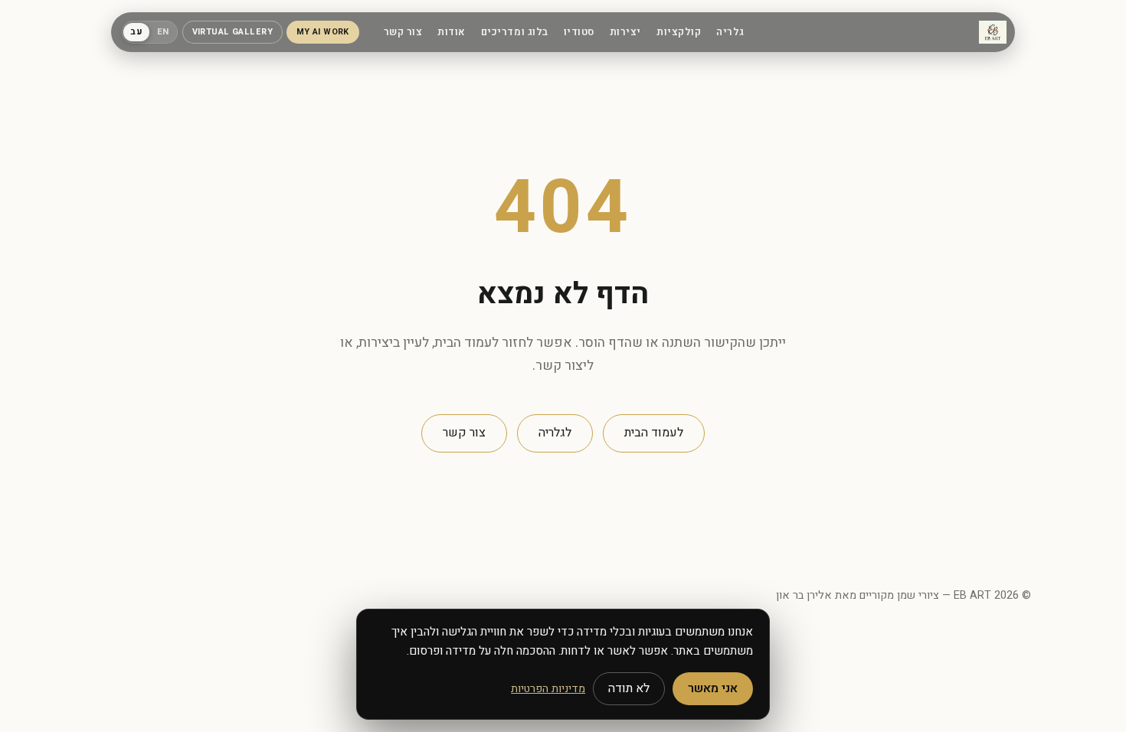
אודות (451, 32)
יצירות (625, 32)
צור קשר (403, 32)
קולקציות (678, 32)
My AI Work (322, 32)
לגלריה (554, 432)
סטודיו (579, 32)
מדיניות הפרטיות (548, 689)
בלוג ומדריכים (514, 32)
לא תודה (629, 688)
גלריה (730, 32)
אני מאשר (713, 688)
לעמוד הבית (653, 432)
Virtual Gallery (232, 32)
